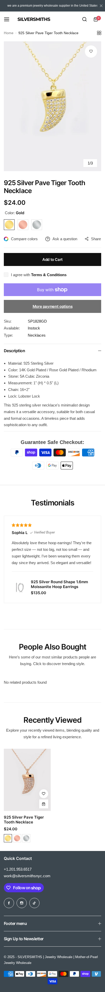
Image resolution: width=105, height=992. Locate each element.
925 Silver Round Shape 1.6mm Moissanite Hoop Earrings (59, 584)
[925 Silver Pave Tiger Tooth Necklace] (27, 780)
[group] (52, 106)
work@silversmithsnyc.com (27, 876)
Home (9, 33)
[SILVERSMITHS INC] (47, 19)
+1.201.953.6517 (18, 869)
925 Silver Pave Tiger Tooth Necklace (24, 819)
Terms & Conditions (49, 275)
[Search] (84, 19)
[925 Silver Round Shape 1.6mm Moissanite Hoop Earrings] (19, 587)
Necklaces (37, 335)
